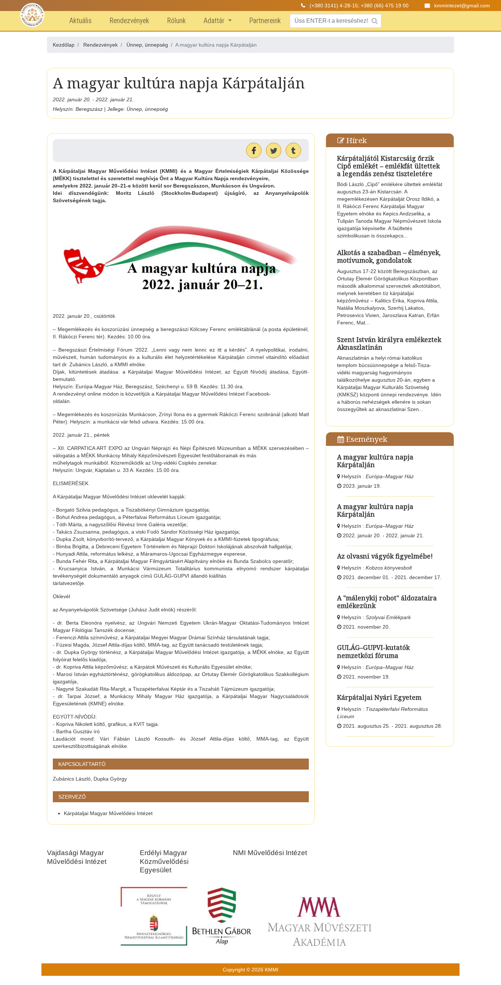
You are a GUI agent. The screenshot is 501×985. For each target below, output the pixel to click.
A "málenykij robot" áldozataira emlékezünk (387, 601)
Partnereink (265, 21)
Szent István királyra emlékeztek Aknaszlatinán (389, 343)
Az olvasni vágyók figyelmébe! (385, 556)
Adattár (215, 21)
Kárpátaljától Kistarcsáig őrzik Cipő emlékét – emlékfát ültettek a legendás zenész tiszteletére (388, 166)
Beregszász (89, 109)
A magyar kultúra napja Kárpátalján (375, 460)
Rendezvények (129, 21)
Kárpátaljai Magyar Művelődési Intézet (108, 813)
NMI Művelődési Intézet (270, 853)
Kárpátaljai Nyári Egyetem (379, 697)
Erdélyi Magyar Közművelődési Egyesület (164, 861)
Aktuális (80, 21)
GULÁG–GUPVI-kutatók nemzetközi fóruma (373, 651)
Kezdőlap (63, 45)
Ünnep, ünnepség (147, 45)
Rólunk (176, 21)
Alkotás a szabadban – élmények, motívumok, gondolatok (388, 256)
